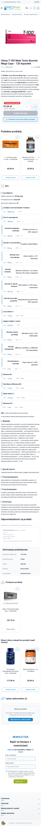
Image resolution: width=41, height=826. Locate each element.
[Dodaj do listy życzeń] (35, 107)
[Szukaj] (26, 8)
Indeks (33, 67)
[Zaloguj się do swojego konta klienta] (31, 8)
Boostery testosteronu (30, 14)
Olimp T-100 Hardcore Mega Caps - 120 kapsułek (10, 610)
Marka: (3, 67)
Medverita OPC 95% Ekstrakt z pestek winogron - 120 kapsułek (30, 159)
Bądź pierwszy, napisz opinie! (20, 719)
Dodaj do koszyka (20, 113)
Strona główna (5, 14)
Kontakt (37, 2)
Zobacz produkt (10, 629)
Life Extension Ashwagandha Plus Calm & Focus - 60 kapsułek (10, 671)
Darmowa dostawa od (12, 2)
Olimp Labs (9, 67)
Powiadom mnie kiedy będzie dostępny (21, 119)
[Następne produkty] (36, 667)
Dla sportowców (17, 14)
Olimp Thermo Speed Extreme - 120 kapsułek (10, 158)
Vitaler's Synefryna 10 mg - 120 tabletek (30, 670)
